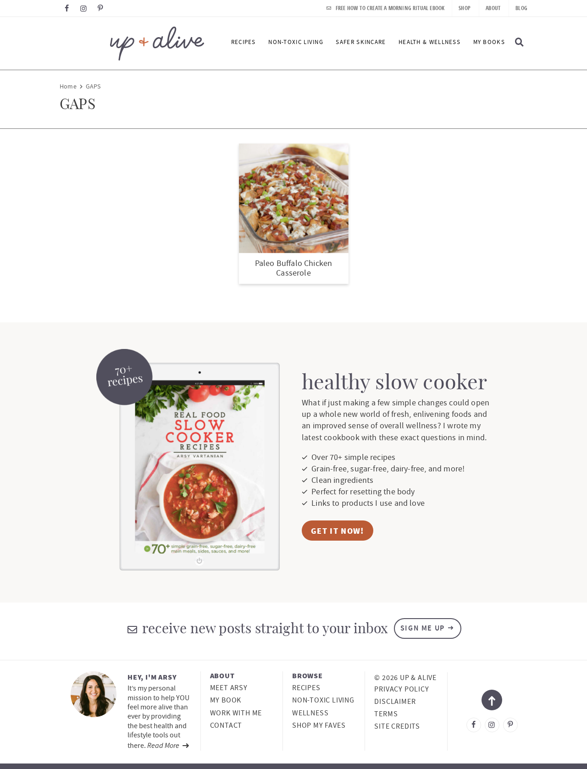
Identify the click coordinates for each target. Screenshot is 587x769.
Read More (164, 745)
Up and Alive (132, 43)
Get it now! (337, 531)
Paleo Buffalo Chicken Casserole (293, 268)
